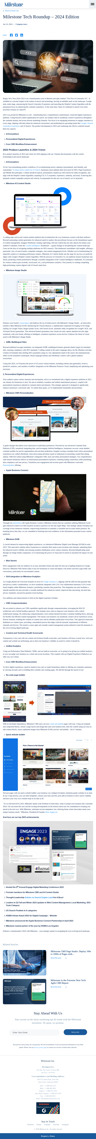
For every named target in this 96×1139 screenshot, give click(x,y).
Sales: (48, 1086)
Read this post (56, 958)
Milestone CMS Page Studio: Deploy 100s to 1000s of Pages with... (71, 952)
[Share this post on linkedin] (21, 35)
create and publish (56, 724)
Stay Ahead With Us (48, 1013)
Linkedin (47, 1124)
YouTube (56, 1124)
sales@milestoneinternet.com (50, 1098)
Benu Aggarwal (51, 812)
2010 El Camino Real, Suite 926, (48, 1079)
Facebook (30, 1124)
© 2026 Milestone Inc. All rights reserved (48, 1129)
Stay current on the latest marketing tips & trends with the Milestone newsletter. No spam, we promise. (48, 1021)
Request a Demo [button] (48, 1136)
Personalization (8, 465)
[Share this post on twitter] (16, 35)
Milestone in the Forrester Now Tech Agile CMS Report (68, 981)
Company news (21, 24)
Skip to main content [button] (10, 2)
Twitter (38, 1124)
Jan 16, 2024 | (15, 24)
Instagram (65, 1124)
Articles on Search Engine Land (39, 897)
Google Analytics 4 (50, 582)
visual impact (24, 323)
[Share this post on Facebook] (11, 35)
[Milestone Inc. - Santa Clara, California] (14, 4)
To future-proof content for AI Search (26, 170)
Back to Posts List (12, 11)
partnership (17, 523)
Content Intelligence (33, 246)
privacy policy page (40, 1047)
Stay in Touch (48, 1121)
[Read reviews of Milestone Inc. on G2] (48, 1113)
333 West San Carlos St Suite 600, (48, 1070)
